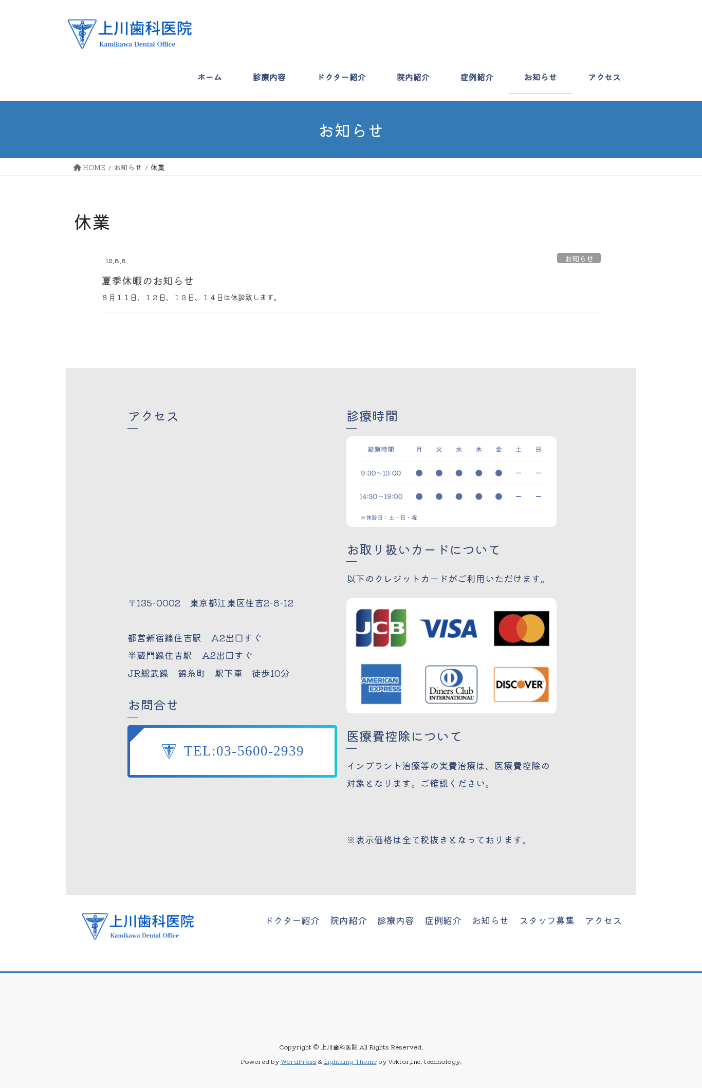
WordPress (299, 1061)
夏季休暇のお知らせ (147, 280)
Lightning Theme (350, 1061)
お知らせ (579, 258)
